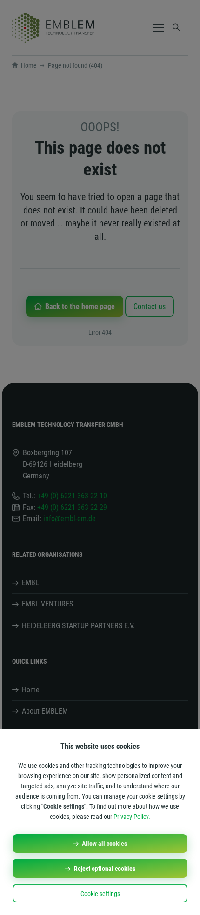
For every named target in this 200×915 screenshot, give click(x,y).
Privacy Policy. (131, 816)
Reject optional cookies (104, 868)
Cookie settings (100, 893)
